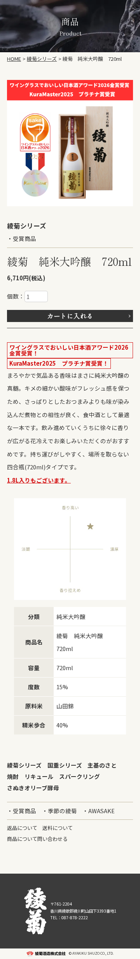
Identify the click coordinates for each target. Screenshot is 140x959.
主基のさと (102, 765)
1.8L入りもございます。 (39, 480)
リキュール (39, 776)
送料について (57, 828)
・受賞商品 (21, 238)
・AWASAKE (98, 811)
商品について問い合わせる (37, 838)
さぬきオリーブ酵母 (33, 788)
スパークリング (79, 776)
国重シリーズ (64, 765)
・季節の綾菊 (59, 811)
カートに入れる (70, 315)
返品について (22, 828)
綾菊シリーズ (24, 765)
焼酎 (13, 776)
